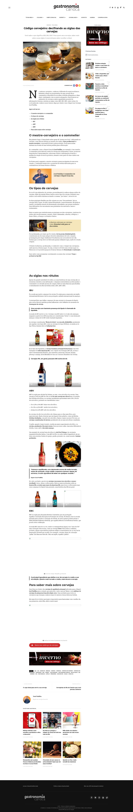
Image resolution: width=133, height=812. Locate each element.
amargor (42, 670)
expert (47, 672)
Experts (62, 17)
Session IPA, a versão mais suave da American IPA (44, 485)
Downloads (73, 17)
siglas (66, 673)
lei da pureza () (66, 234)
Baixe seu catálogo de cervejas (46, 645)
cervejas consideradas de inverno (39, 420)
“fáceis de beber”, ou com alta (59, 322)
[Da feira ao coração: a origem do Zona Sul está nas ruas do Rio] (52, 720)
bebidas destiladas (35, 418)
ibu (79, 672)
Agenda (92, 17)
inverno (32, 673)
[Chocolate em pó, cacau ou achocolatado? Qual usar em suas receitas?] (52, 749)
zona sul (71, 673)
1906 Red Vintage (61, 432)
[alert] (98, 55)
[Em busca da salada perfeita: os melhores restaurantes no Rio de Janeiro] (90, 98)
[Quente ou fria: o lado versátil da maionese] (72, 749)
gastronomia (53, 672)
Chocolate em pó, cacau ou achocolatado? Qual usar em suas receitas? (52, 761)
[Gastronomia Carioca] (35, 797)
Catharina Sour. (51, 326)
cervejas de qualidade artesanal (55, 589)
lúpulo (48, 673)
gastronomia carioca (64, 672)
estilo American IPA (44, 350)
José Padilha (58, 149)
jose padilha (41, 673)
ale (38, 670)
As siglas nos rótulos (37, 119)
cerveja (53, 670)
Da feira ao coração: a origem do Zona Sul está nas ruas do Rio (52, 732)
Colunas (39, 17)
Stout (60, 528)
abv (35, 670)
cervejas (58, 670)
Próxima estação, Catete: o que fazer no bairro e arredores (102, 65)
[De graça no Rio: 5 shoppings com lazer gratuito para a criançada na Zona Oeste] (90, 110)
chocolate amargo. (48, 428)
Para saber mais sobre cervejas (41, 129)
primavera (53, 673)
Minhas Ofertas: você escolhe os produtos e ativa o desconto (31, 732)
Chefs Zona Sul (51, 17)
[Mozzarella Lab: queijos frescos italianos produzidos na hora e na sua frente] (32, 749)
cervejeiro (38, 672)
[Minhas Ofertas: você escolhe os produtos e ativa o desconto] (32, 720)
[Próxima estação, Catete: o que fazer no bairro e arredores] (90, 65)
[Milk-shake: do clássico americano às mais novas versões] (72, 720)
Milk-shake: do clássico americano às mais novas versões (71, 732)
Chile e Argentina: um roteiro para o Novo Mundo (102, 75)
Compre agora (102, 17)
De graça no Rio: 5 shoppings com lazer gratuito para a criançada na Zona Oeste (101, 112)
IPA (36, 673)
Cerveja (49, 25)
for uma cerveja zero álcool (61, 396)
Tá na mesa (29, 17)
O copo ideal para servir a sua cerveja (35, 687)
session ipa (60, 673)
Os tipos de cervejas (37, 116)
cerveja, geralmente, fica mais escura (41, 426)
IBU (34, 121)
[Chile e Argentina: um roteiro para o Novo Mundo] (90, 76)
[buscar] (123, 7)
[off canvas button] (9, 8)
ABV (34, 124)
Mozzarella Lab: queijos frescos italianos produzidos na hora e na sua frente (32, 761)
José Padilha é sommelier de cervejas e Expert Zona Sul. (64, 175)
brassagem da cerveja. (36, 304)
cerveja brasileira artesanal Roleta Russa (59, 349)
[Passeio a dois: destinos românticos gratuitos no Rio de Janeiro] (90, 86)
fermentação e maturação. (72, 250)
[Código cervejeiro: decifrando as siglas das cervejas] (52, 61)
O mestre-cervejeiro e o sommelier (42, 113)
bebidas (48, 670)
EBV (34, 127)
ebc (43, 672)
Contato (84, 17)
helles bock (74, 672)
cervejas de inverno (67, 670)
